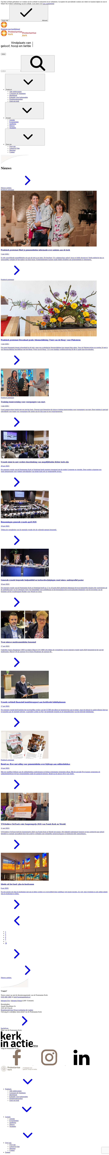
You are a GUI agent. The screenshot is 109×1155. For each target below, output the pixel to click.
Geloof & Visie (14, 1146)
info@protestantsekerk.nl (22, 997)
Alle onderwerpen (15, 1091)
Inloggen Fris (5, 1001)
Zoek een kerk (14, 1100)
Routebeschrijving (7, 1010)
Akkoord (44, 20)
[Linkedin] (82, 1065)
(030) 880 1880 (6, 997)
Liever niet (5, 20)
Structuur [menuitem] (12, 150)
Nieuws (12, 1124)
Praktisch (9, 89)
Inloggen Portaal (16, 1001)
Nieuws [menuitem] (12, 126)
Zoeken (7, 1152)
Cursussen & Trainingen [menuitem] (17, 93)
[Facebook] (17, 1065)
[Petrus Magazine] (35, 1046)
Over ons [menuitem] (12, 146)
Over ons (9, 144)
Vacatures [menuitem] (12, 127)
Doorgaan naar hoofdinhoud (10, 29)
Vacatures (12, 1126)
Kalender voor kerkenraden (18, 1097)
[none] (56, 88)
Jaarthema (12, 1122)
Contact (12, 1150)
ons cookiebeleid (48, 4)
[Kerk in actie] (17, 1046)
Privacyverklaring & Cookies (23, 1010)
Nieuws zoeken (6, 188)
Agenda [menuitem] (12, 120)
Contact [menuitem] (12, 152)
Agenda (12, 1119)
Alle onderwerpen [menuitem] (15, 91)
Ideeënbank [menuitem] (13, 95)
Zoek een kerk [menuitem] (14, 101)
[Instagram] (49, 1065)
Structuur (12, 1148)
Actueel (8, 118)
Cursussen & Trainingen (17, 1093)
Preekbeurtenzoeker (16, 1098)
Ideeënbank (13, 1095)
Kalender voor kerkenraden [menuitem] (18, 97)
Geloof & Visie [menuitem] (14, 148)
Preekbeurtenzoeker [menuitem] (16, 99)
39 (6, 943)
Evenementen (14, 1121)
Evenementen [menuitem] (14, 122)
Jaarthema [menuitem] (12, 124)
